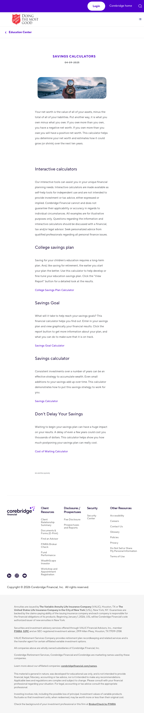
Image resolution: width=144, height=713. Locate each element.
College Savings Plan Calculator (54, 290)
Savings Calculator (46, 401)
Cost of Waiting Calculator (51, 451)
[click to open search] (140, 5)
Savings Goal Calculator (49, 345)
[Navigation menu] (140, 17)
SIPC (26, 631)
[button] (96, 6)
